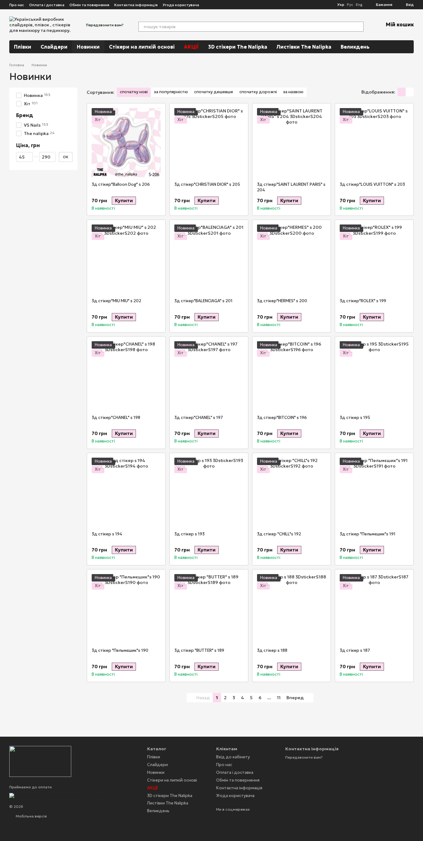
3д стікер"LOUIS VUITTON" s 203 (372, 184)
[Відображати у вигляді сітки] (402, 92)
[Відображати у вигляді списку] (410, 92)
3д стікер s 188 (272, 650)
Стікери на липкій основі (142, 47)
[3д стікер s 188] (291, 608)
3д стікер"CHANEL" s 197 (198, 417)
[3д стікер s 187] (374, 608)
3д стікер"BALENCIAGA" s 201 (203, 300)
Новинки (88, 47)
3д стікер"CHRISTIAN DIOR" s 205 (207, 184)
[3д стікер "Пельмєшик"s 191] (374, 492)
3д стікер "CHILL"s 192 (279, 534)
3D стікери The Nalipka (237, 47)
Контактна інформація (136, 4)
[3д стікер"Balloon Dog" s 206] (126, 142)
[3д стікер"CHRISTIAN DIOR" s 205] (208, 142)
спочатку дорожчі (258, 91)
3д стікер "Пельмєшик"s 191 (367, 534)
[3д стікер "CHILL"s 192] (291, 492)
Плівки (22, 47)
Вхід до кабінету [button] (233, 757)
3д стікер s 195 (355, 417)
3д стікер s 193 (189, 534)
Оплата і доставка (46, 4)
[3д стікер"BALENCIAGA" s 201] (208, 259)
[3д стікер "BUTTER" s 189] (208, 608)
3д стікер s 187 (355, 650)
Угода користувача (181, 4)
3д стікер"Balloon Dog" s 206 (121, 184)
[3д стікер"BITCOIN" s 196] (291, 375)
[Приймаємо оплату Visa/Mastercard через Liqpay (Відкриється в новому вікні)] (57, 794)
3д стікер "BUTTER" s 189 (199, 650)
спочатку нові (134, 91)
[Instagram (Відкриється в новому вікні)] (207, 4)
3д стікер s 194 (107, 534)
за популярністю (171, 91)
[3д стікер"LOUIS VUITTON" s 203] (374, 142)
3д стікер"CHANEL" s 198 (116, 417)
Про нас (16, 4)
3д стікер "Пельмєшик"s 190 (120, 650)
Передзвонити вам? (105, 25)
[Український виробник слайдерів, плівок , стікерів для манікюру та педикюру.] (40, 761)
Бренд (24, 115)
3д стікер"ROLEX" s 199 (363, 300)
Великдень (355, 47)
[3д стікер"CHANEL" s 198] (126, 375)
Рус (350, 5)
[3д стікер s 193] (208, 492)
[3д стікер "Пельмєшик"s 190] (126, 608)
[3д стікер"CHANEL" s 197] (208, 375)
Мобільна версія (31, 816)
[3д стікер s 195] (374, 375)
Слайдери (54, 47)
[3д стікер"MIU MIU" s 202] (126, 259)
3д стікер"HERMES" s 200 (282, 300)
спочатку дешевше (213, 91)
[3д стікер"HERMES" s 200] (291, 259)
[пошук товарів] (359, 27)
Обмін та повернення (89, 4)
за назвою (293, 91)
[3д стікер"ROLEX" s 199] (374, 259)
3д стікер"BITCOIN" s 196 (282, 417)
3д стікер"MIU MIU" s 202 (116, 300)
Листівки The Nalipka (304, 47)
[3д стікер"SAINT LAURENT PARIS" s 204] (291, 142)
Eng (359, 5)
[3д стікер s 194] (126, 492)
